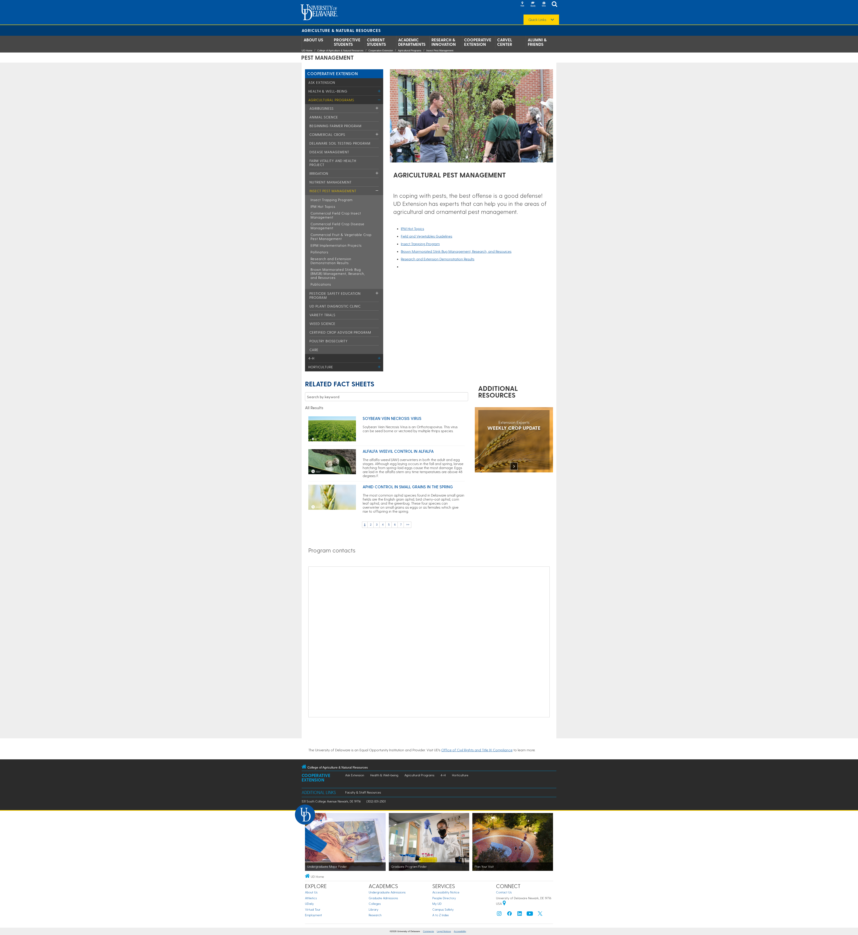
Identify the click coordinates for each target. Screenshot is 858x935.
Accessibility (460, 931)
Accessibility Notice (445, 892)
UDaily (309, 904)
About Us (313, 40)
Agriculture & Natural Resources (341, 30)
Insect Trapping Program (332, 200)
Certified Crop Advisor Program (340, 332)
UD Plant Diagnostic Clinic (335, 306)
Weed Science (322, 324)
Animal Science (323, 117)
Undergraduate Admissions (387, 892)
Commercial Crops (327, 135)
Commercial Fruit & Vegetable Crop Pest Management (341, 237)
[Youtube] (530, 914)
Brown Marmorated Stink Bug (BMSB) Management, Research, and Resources (338, 273)
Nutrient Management (330, 182)
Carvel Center (504, 42)
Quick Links (537, 20)
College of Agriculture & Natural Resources (340, 50)
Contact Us (504, 892)
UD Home (307, 50)
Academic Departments (411, 42)
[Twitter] (540, 914)
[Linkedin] (520, 914)
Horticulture (320, 367)
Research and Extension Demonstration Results (331, 261)
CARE (313, 350)
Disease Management (329, 152)
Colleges (375, 904)
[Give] (543, 4)
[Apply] (533, 4)
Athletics (311, 898)
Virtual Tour (312, 909)
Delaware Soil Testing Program (339, 143)
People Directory (444, 898)
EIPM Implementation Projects (336, 245)
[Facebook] (509, 914)
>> (407, 524)
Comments (428, 931)
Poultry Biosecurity (328, 341)
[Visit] (522, 4)
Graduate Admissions (383, 898)
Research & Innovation (443, 42)
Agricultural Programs (409, 50)
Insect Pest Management (439, 50)
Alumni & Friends (537, 42)
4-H (311, 358)
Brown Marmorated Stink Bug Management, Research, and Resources (456, 251)
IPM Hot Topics (323, 206)
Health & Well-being (327, 91)
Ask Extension (321, 82)
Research (375, 915)
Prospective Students (347, 42)
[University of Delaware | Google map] (504, 904)
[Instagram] (499, 914)
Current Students (376, 42)
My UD (437, 904)
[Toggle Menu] (379, 91)
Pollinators (319, 252)
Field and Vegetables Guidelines (426, 236)
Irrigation (318, 173)
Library (373, 909)
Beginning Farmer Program (335, 126)
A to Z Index (440, 915)
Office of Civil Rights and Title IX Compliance (477, 750)
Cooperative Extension (477, 42)
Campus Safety (443, 909)
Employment (313, 915)
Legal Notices (444, 931)
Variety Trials (322, 315)
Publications (321, 284)
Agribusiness (321, 108)
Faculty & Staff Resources (363, 792)
